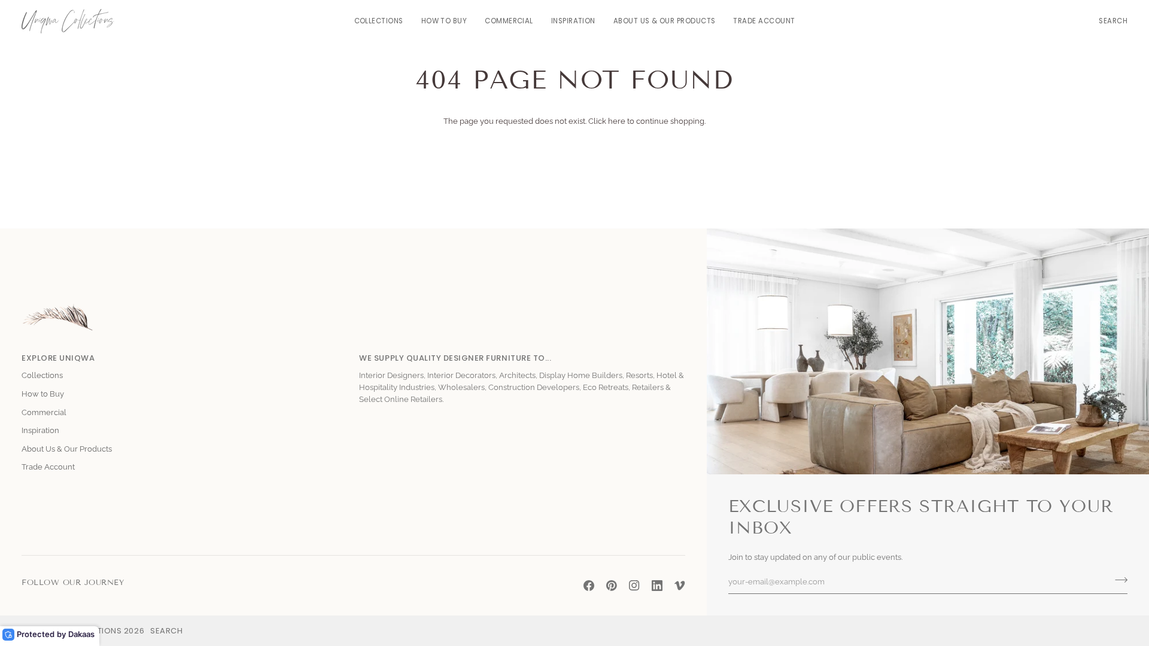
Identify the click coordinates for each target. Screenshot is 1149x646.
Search (166, 630)
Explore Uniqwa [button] (58, 358)
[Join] (1117, 580)
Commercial (44, 412)
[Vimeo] (679, 585)
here (616, 121)
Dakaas (81, 634)
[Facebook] (588, 585)
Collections (42, 375)
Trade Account (48, 466)
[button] (378, 21)
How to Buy (43, 393)
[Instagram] (634, 585)
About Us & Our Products (67, 448)
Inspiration (40, 430)
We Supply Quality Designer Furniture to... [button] (455, 358)
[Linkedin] (657, 585)
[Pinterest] (611, 585)
